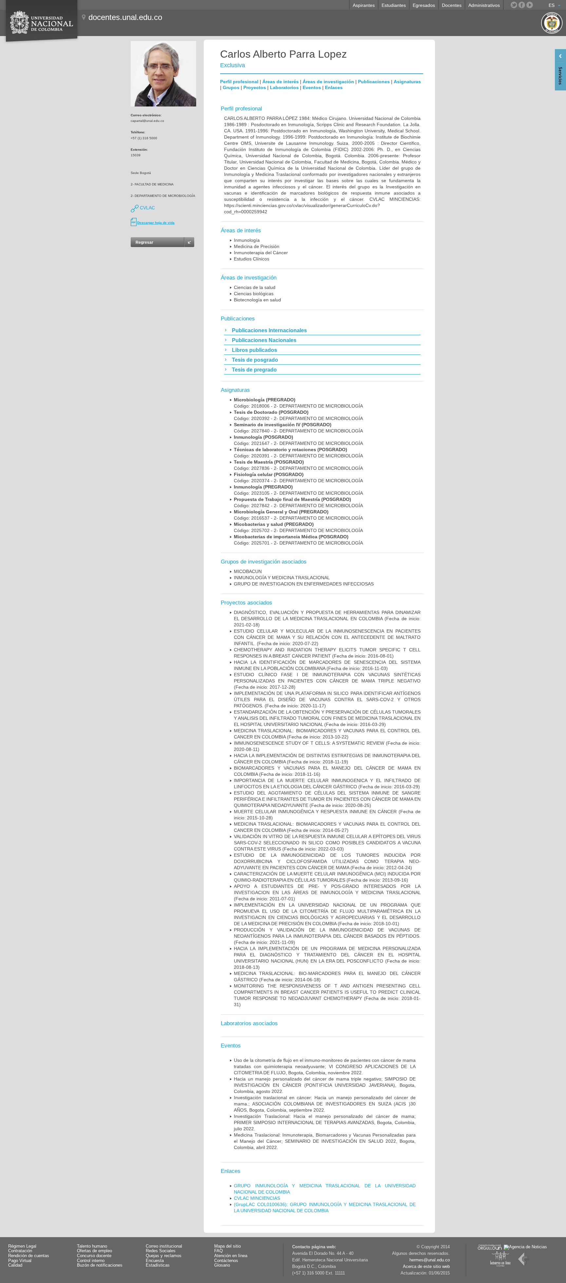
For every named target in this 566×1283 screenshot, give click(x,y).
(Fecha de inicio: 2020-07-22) (327, 637)
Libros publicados (254, 350)
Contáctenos (226, 1260)
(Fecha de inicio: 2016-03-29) (327, 718)
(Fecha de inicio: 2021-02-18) (327, 618)
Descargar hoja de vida (156, 222)
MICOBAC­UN (248, 571)
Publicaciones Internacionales (269, 330)
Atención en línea (230, 1256)
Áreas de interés (280, 81)
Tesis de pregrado (254, 370)
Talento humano (92, 1246)
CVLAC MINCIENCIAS (257, 1198)
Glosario (222, 1265)
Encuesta (155, 1260)
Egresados (424, 5)
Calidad (15, 1265)
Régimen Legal (22, 1246)
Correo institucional (164, 1246)
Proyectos (254, 87)
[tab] (322, 330)
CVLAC (147, 207)
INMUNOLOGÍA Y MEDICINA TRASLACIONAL (282, 577)
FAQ (218, 1251)
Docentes (452, 5)
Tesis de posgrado (255, 360)
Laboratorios (284, 87)
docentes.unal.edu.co (125, 17)
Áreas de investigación (328, 81)
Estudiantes (394, 5)
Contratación (20, 1251)
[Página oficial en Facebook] (522, 5)
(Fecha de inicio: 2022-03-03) (327, 843)
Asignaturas (407, 81)
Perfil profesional (239, 81)
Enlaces (334, 87)
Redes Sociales (161, 1251)
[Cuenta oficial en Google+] (537, 5)
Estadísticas (158, 1265)
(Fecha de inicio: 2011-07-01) (327, 892)
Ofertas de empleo (94, 1251)
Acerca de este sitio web (426, 1266)
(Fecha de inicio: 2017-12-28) (327, 681)
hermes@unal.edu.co (429, 1260)
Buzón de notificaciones (100, 1265)
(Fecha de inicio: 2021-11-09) (327, 936)
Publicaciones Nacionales (264, 340)
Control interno (90, 1260)
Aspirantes (364, 5)
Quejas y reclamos (163, 1256)
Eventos (312, 87)
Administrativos (484, 5)
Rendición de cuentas (28, 1256)
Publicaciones (374, 81)
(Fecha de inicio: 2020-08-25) (327, 799)
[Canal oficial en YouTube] (529, 5)
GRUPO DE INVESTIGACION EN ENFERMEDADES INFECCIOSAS (304, 583)
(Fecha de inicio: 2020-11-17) (327, 699)
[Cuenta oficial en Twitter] (514, 5)
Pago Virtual (19, 1260)
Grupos (231, 87)
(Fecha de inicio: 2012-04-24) (327, 861)
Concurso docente (94, 1256)
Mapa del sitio (227, 1246)
